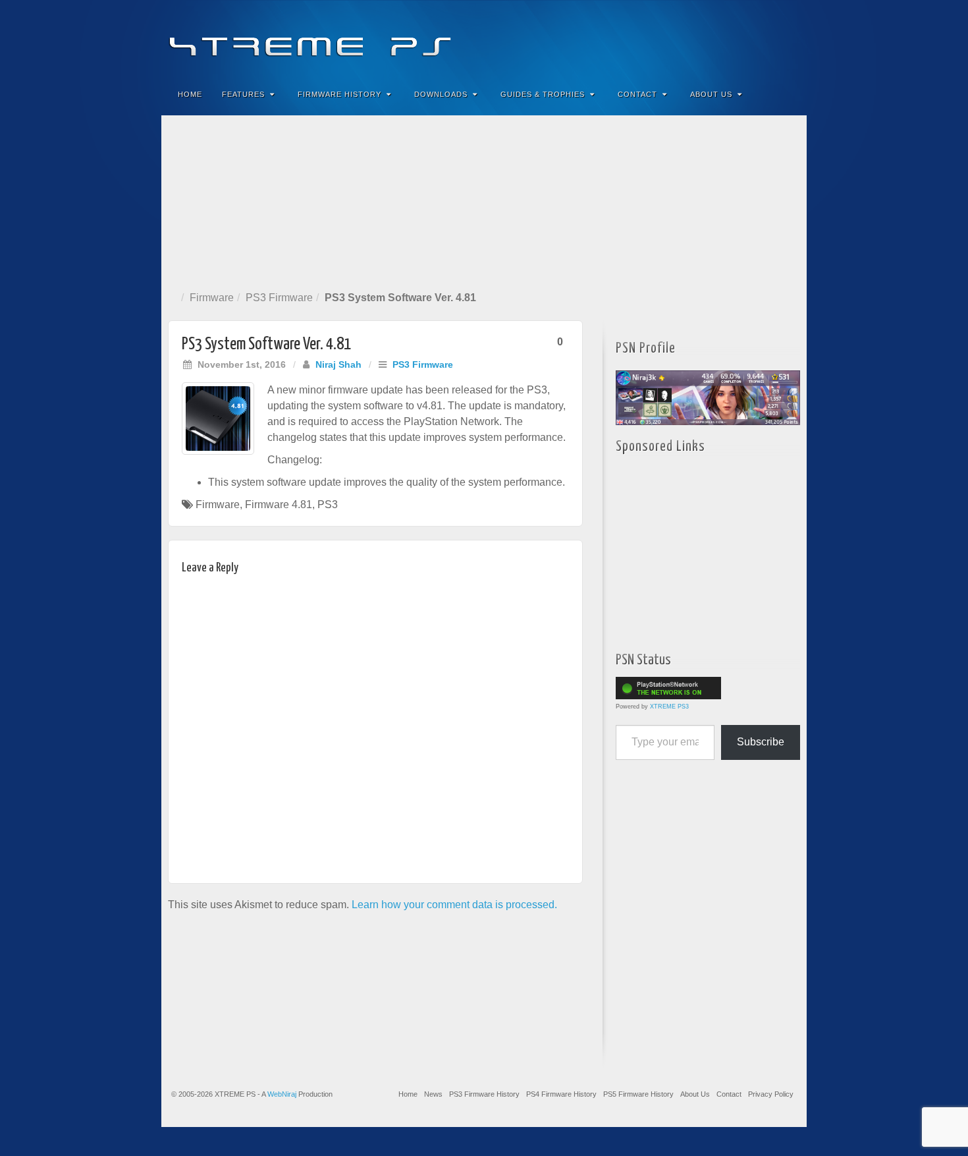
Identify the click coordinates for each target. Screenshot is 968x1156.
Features (243, 94)
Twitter (752, 38)
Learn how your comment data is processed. (454, 904)
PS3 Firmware (279, 297)
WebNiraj (281, 1094)
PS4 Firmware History (561, 1094)
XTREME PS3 (669, 706)
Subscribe (760, 741)
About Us (711, 94)
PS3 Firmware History (484, 1094)
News (433, 1094)
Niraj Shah (338, 364)
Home (190, 94)
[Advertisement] (484, 200)
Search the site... (788, 94)
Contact (637, 94)
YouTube (770, 38)
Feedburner (717, 38)
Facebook (699, 38)
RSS (788, 38)
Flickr (734, 38)
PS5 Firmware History (638, 1094)
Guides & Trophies (542, 94)
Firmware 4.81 (278, 504)
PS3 (327, 504)
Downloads (441, 94)
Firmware (212, 297)
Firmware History (339, 94)
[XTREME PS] (484, 38)
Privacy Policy (770, 1094)
